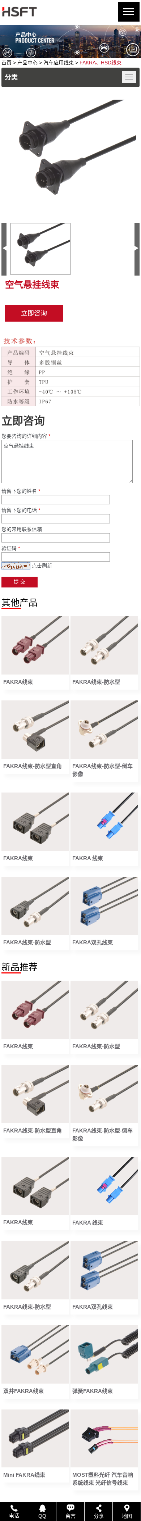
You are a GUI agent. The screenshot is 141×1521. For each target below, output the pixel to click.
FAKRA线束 (18, 682)
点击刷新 (42, 565)
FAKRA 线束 (87, 858)
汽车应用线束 (58, 62)
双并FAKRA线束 (23, 1391)
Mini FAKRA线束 (24, 1475)
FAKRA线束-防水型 (96, 682)
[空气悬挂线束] (70, 156)
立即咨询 (34, 313)
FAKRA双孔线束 (92, 942)
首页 (6, 62)
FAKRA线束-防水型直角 (32, 766)
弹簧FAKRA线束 (92, 1391)
